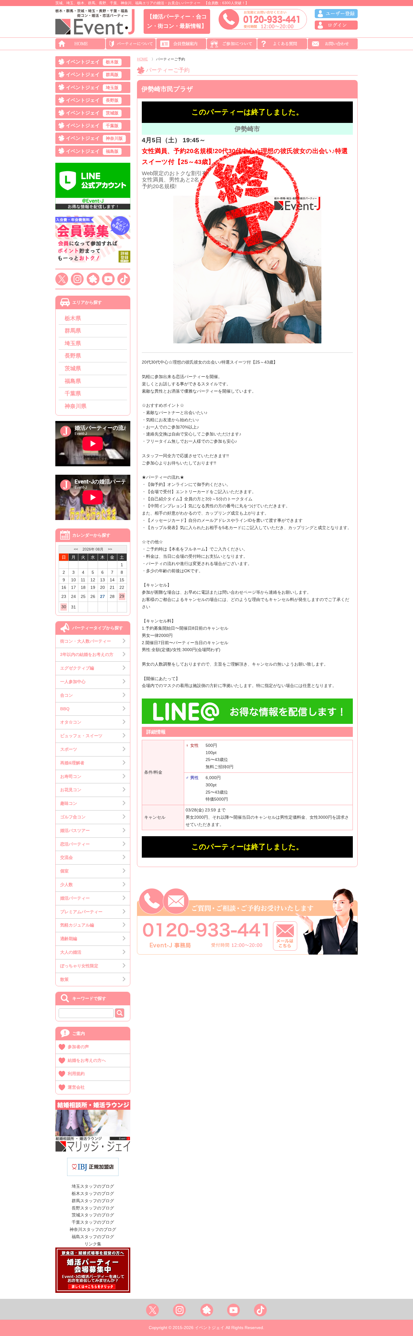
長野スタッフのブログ (93, 1208)
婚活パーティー (75, 898)
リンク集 (92, 1243)
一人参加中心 (73, 681)
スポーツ (68, 749)
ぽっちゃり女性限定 (79, 965)
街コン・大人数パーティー (85, 641)
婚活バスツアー (75, 830)
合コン (66, 695)
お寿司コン (70, 776)
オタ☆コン (70, 722)
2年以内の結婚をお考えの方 (86, 654)
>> (110, 549)
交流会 (66, 857)
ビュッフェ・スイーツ (81, 735)
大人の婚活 (70, 952)
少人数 (66, 884)
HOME (142, 59)
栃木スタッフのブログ (93, 1193)
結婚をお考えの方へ (87, 1060)
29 (121, 596)
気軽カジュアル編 (77, 925)
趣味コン (68, 803)
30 (63, 606)
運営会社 (76, 1087)
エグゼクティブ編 (77, 668)
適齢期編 (68, 938)
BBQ (65, 708)
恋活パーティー (75, 844)
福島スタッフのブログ (93, 1236)
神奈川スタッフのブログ (93, 1229)
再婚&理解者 (72, 762)
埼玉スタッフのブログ (93, 1186)
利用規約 (76, 1073)
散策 (64, 979)
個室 (64, 871)
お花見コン (70, 789)
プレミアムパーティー (81, 911)
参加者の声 (78, 1046)
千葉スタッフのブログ (93, 1222)
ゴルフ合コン (73, 816)
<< (76, 549)
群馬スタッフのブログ (93, 1200)
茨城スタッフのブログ (93, 1214)
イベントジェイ (92, 61)
